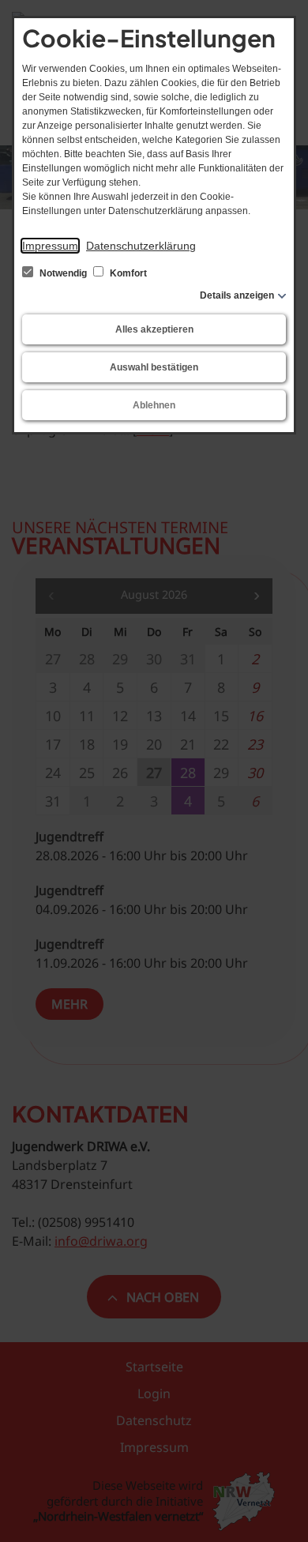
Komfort (127, 273)
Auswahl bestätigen (154, 367)
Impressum (50, 245)
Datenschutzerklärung (141, 245)
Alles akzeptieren (154, 329)
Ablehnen (154, 405)
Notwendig (63, 273)
